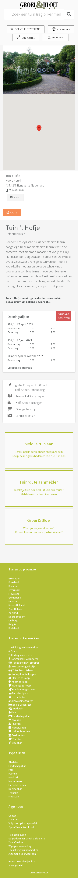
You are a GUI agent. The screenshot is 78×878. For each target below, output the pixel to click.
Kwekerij (16, 720)
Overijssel (14, 590)
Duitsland (14, 628)
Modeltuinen (18, 727)
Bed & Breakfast (21, 704)
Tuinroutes (27, 38)
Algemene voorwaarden (22, 853)
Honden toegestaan (23, 689)
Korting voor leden (21, 655)
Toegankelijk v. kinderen (24, 659)
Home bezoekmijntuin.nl (22, 861)
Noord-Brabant (17, 616)
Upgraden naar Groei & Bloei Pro (27, 838)
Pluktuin (16, 723)
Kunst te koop (19, 681)
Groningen (14, 578)
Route (13, 212)
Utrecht (13, 601)
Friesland (14, 582)
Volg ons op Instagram (21, 823)
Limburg (13, 620)
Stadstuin (17, 708)
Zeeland (13, 613)
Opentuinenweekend (27, 29)
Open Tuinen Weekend (21, 827)
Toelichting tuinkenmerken (23, 647)
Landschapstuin (21, 716)
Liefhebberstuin (20, 731)
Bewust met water (22, 701)
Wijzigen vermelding (20, 846)
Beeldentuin (18, 735)
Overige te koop (21, 685)
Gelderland (15, 597)
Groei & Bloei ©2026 (39, 872)
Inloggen (56, 37)
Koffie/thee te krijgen (23, 674)
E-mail (16, 197)
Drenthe (13, 586)
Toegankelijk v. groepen (26, 662)
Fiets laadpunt (20, 693)
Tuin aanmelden (17, 834)
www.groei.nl (16, 865)
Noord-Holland (17, 605)
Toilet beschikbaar (22, 670)
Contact (13, 815)
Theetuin (17, 739)
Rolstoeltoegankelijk (23, 666)
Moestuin (16, 743)
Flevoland (14, 593)
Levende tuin (18, 697)
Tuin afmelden (16, 842)
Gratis (14, 651)
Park (13, 712)
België (12, 624)
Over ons (14, 819)
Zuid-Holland (16, 609)
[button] (39, 129)
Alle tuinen (63, 29)
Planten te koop (20, 678)
